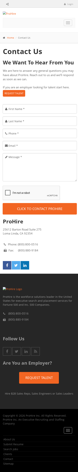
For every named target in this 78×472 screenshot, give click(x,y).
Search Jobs (10, 449)
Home (10, 37)
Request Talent (14, 93)
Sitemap (8, 463)
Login (70, 4)
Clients (7, 454)
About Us (9, 439)
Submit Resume (13, 444)
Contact (8, 459)
